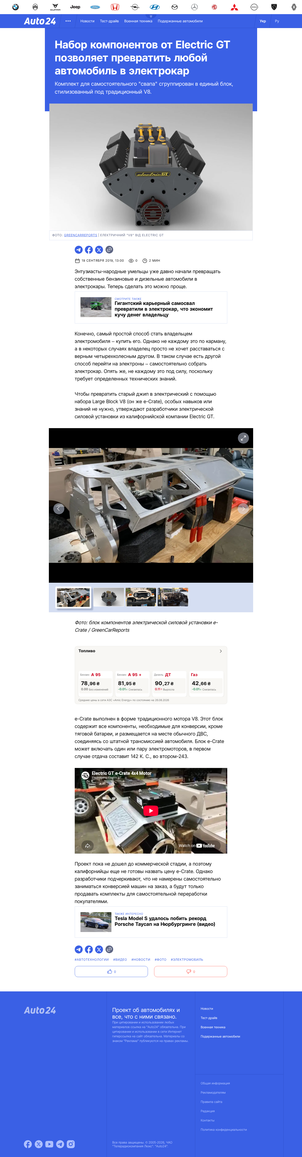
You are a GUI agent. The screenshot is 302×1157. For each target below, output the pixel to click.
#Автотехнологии (92, 960)
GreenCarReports (80, 235)
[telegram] (79, 250)
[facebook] (89, 250)
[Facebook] (28, 1144)
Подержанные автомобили (180, 21)
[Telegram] (60, 1144)
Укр (263, 21)
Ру (277, 21)
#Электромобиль (187, 960)
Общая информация (215, 1083)
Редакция (208, 1111)
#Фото (160, 960)
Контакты (207, 1120)
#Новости (141, 960)
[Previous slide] (58, 508)
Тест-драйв (109, 21)
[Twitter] (39, 1144)
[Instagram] (71, 1144)
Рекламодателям (213, 1093)
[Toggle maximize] (243, 438)
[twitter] (99, 250)
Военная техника (138, 21)
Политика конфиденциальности (224, 1130)
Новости (87, 21)
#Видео (120, 960)
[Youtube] (49, 1144)
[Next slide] (243, 508)
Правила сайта (211, 1102)
